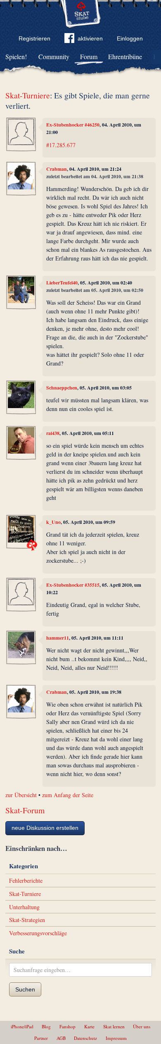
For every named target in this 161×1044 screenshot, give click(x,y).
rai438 (52, 433)
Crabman (56, 168)
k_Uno (53, 522)
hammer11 (57, 637)
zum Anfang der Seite (67, 795)
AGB (61, 1038)
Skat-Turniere (27, 95)
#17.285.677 (61, 145)
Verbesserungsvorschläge (38, 933)
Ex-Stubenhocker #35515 (72, 584)
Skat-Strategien (27, 920)
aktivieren (90, 38)
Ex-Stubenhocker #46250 (72, 124)
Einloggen (130, 38)
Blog (46, 1026)
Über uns (141, 1026)
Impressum (116, 1038)
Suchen (25, 989)
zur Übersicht (21, 795)
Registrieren (34, 38)
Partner (41, 1038)
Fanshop (67, 1026)
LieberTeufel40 (62, 282)
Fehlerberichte (26, 880)
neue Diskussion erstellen (45, 827)
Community (53, 56)
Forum (88, 56)
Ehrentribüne (125, 56)
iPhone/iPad (22, 1026)
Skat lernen (114, 1026)
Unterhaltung (24, 907)
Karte (89, 1026)
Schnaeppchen (61, 387)
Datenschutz (85, 1038)
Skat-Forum (25, 810)
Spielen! (16, 56)
